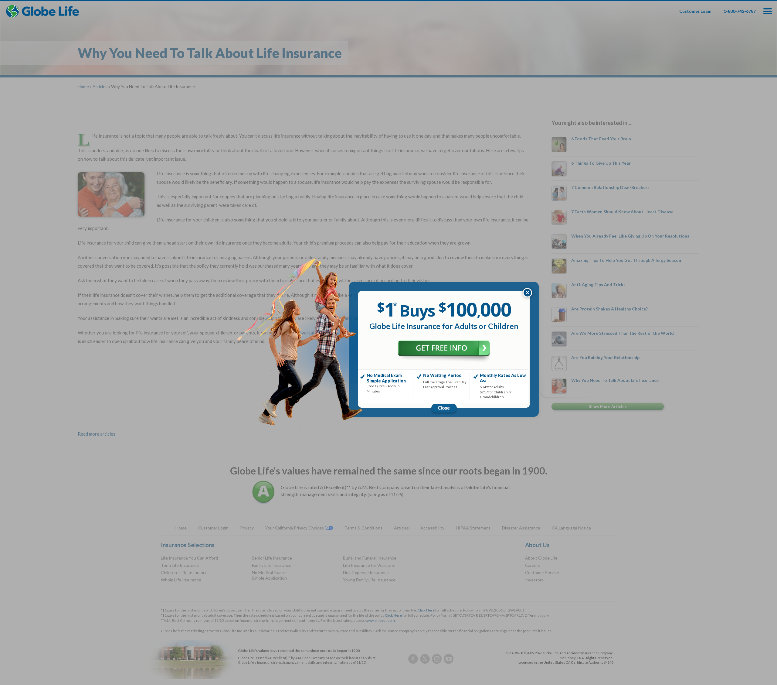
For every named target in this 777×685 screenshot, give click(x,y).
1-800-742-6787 (740, 11)
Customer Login (695, 11)
